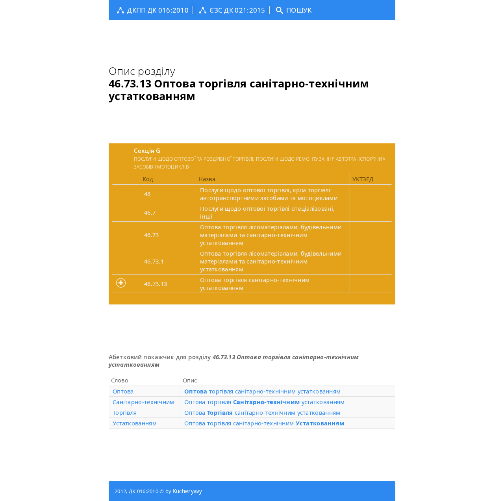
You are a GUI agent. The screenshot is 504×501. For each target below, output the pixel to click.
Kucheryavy (187, 491)
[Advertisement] (252, 37)
